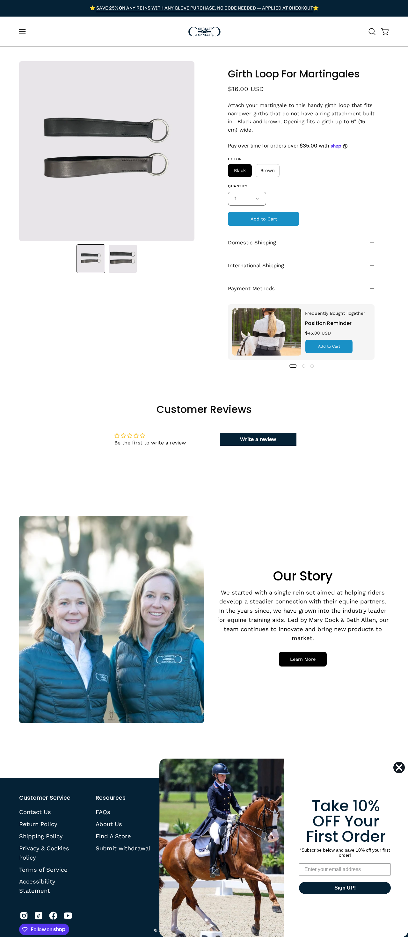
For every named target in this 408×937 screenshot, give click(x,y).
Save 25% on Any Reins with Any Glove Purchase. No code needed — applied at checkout (204, 8)
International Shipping (256, 266)
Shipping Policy (40, 835)
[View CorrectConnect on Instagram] (24, 915)
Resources (111, 797)
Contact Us (35, 812)
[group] (204, 8)
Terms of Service (43, 869)
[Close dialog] (399, 767)
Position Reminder (328, 323)
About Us (109, 824)
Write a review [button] (258, 439)
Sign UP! (345, 887)
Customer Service (44, 797)
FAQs (103, 812)
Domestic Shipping (252, 243)
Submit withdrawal (123, 848)
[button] (372, 31)
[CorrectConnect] (204, 31)
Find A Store (113, 835)
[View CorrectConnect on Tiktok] (38, 915)
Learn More (303, 659)
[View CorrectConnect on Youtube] (68, 915)
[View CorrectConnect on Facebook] (53, 915)
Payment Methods (251, 288)
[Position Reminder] (266, 332)
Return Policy (38, 824)
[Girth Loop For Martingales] (90, 258)
